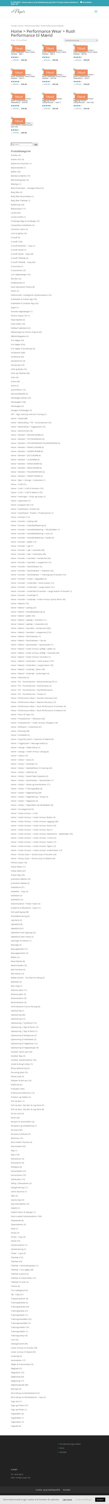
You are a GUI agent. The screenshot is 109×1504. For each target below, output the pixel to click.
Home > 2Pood (17, 418)
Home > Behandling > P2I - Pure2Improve (29, 422)
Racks (13, 1117)
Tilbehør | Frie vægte (20, 1269)
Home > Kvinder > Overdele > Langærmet (29, 562)
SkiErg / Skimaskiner (20, 1183)
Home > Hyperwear (19, 500)
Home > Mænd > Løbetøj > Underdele (27, 624)
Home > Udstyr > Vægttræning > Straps (28, 796)
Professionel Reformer (21, 1093)
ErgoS (13, 307)
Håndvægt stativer (19, 398)
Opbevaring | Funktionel (22, 1023)
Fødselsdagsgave (18, 336)
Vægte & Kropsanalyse (21, 1364)
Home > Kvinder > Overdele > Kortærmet (29, 558)
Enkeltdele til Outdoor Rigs (23, 303)
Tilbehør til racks (18, 1282)
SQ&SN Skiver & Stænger (22, 1212)
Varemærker (16, 1360)
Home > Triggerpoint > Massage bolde (28, 743)
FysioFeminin (16, 361)
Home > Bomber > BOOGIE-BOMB (26, 435)
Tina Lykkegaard (18, 1290)
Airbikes (14, 155)
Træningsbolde (17, 1311)
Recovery (15, 1130)
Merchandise (17, 969)
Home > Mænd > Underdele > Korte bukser (30, 661)
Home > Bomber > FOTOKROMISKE (26, 439)
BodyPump (15, 204)
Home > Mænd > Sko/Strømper (24, 636)
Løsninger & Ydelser (20, 940)
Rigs (13, 1150)
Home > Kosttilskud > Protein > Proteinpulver (31, 513)
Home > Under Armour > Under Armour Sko (30, 829)
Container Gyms (18, 229)
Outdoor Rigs (17, 1056)
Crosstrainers (17, 270)
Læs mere (67, 1499)
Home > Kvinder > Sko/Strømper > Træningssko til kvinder (36, 574)
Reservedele (16, 1146)
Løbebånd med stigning (21, 932)
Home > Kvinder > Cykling (22, 521)
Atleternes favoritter (20, 163)
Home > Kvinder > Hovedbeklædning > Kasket (31, 537)
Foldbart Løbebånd (19, 328)
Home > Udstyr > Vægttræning (24, 792)
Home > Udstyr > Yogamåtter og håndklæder (30, 805)
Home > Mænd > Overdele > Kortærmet (28, 628)
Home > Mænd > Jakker (21, 616)
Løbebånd (15, 924)
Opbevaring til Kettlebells (22, 1039)
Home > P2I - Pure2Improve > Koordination (30, 685)
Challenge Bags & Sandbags (23, 221)
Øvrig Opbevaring (19, 1068)
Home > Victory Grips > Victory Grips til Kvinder (32, 854)
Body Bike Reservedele (21, 196)
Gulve (13, 381)
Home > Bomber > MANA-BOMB (25, 463)
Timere (14, 1286)
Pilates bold (16, 1076)
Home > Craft (17, 484)
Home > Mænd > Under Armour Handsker (29, 657)
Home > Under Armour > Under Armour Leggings (32, 821)
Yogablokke (16, 1418)
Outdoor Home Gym (20, 1052)
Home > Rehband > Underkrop (24, 727)
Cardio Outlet (17, 217)
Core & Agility (17, 233)
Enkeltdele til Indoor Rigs (22, 299)
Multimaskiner (17, 998)
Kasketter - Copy (18, 891)
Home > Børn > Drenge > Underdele (27, 480)
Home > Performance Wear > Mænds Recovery (31, 702)
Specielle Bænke (18, 1204)
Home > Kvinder (18, 517)
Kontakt (63, 1452)
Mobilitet (15, 982)
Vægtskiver (15, 1372)
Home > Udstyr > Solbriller (22, 772)
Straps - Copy (17, 1237)
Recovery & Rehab (19, 1134)
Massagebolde (17, 949)
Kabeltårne (16, 887)
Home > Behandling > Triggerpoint (26, 426)
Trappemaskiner (18, 1298)
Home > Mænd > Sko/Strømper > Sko (27, 640)
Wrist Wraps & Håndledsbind (24, 1393)
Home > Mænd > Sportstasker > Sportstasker (31, 644)
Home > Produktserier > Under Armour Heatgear (32, 722)
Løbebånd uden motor (21, 936)
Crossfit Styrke (17, 250)
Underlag (15, 1356)
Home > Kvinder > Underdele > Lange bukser (31, 587)
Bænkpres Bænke (18, 176)
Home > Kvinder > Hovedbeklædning (27, 525)
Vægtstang (15, 1376)
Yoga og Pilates (17, 1405)
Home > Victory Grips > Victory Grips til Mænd (31, 858)
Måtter (14, 957)
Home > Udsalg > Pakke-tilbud (24, 747)
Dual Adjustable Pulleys (21, 287)
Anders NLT (16, 159)
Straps (14, 1232)
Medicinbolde (17, 965)
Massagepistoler (18, 953)
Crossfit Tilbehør (18, 258)
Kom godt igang (18, 912)
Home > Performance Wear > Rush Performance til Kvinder (37, 706)
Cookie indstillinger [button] (83, 1499)
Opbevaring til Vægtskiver (22, 1043)
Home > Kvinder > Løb (20, 546)
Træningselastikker (19, 1319)
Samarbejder (16, 1171)
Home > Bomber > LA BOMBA (24, 459)
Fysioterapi (16, 365)
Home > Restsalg (18, 731)
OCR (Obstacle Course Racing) (24, 1006)
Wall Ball (15, 1389)
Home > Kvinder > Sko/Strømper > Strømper (30, 570)
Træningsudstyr (18, 1335)
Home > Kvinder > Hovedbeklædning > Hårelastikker (34, 529)
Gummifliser (16, 389)
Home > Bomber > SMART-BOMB (25, 476)
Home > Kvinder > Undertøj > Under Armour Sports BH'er (36, 599)
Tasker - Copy (17, 1253)
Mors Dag (15, 986)
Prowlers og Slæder (19, 1097)
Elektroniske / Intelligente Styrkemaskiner (29, 295)
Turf (13, 1339)
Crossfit (14, 237)
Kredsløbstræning (19, 916)
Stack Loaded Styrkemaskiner (24, 1216)
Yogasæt (14, 1426)
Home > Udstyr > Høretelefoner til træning (29, 768)
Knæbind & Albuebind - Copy (24, 908)
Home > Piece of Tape (20, 714)
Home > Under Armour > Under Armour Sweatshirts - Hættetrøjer (40, 834)
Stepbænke (16, 1220)
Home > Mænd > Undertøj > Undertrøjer (29, 673)
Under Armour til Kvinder (22, 1348)
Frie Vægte (15, 340)
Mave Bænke (16, 961)
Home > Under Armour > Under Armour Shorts (31, 825)
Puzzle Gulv (16, 1113)
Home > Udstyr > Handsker (23, 764)
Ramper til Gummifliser (21, 1121)
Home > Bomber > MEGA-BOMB (25, 468)
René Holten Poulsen (20, 1142)
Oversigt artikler (73, 1444)
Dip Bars (14, 278)
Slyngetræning (17, 1187)
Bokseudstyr (16, 208)
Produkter (15, 1089)
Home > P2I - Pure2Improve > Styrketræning (30, 690)
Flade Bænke (16, 319)
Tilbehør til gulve (18, 1274)
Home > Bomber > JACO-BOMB (24, 455)
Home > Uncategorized (21, 809)
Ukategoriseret (17, 1343)
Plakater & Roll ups (19, 1080)
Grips (13, 377)
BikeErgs (14, 184)
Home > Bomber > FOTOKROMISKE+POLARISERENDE (34, 443)
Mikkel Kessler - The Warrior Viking (26, 977)
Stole (13, 1228)
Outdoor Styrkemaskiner (22, 1060)
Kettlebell (15, 895)
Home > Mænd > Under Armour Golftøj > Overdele (33, 653)
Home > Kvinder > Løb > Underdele (26, 554)
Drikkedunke (16, 282)
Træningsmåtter (18, 1327)
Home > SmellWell (19, 735)
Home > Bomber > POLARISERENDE (26, 472)
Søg (35, 144)
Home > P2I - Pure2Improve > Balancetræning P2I (32, 681)
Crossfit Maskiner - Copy (21, 246)
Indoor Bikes (16, 866)
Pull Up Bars (16, 1101)
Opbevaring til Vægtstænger (23, 1047)
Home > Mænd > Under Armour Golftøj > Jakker (32, 649)
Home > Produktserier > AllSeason (26, 718)
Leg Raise (15, 920)
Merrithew (15, 973)
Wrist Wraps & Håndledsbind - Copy (27, 1397)
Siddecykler (16, 1179)
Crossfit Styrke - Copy (20, 254)
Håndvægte (16, 402)
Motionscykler (17, 990)
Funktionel (15, 352)
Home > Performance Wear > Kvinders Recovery (32, 698)
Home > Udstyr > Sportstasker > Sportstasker (31, 780)
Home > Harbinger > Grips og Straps (27, 496)
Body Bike (15, 192)
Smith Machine (17, 1191)
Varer (62, 1448)
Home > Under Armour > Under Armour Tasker (32, 842)
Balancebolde (17, 167)
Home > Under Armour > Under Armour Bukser (32, 817)
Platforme (15, 1084)
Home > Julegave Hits (20, 505)
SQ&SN (14, 1208)
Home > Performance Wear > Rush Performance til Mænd (36, 710)
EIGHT (13, 291)
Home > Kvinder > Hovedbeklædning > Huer (30, 533)
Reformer (15, 1138)
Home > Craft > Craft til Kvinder (25, 488)
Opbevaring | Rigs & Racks (23, 1027)
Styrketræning (17, 1249)
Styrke (13, 1241)
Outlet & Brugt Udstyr (20, 1064)
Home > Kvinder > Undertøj (23, 595)
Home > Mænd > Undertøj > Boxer (26, 669)
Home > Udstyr (17, 755)
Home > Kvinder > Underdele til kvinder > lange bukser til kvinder (40, 591)
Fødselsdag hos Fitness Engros (24, 332)
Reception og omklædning (22, 1125)
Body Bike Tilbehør (19, 200)
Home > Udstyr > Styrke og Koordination (28, 784)
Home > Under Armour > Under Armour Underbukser (34, 850)
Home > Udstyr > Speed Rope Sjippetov (28, 776)
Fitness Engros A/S (19, 315)
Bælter (14, 171)
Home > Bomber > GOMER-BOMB (25, 451)
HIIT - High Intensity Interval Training (27, 414)
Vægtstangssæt (17, 1385)
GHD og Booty (17, 369)
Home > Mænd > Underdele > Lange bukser (30, 665)
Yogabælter (16, 1413)
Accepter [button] (100, 1499)
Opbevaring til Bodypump (22, 1035)
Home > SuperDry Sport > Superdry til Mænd (31, 739)
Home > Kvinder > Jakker (22, 542)
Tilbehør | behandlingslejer (23, 1265)
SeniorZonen (16, 1175)
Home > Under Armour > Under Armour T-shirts (32, 838)
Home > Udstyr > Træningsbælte (25, 788)
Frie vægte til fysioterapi (21, 348)
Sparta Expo (16, 1200)
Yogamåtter (16, 1422)
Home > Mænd (17, 603)
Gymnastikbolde (18, 393)
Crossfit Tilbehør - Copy (21, 262)
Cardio (14, 213)
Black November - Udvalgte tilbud (26, 188)
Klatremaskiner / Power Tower (24, 903)
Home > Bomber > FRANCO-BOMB (26, 447)
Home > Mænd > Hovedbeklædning (26, 612)
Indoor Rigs (16, 875)
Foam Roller (16, 324)
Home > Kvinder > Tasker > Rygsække (27, 579)
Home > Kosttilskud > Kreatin (24, 509)
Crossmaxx (15, 266)
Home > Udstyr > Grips (21, 759)
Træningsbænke (18, 1302)
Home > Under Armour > (22, 813)
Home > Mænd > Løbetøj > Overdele (27, 620)
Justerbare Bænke (19, 879)
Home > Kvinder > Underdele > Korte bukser (30, 583)
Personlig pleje (17, 1072)
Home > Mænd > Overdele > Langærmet (28, 632)
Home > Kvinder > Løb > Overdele (26, 550)
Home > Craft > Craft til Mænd (24, 492)
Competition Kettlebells (21, 225)
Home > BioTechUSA (20, 431)
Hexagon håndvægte (20, 410)
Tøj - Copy (15, 1294)
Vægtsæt (14, 1368)
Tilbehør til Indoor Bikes (21, 1278)
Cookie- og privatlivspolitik (48, 1490)
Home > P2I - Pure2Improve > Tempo (27, 694)
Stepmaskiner (17, 1224)
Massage (15, 945)
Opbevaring (16, 1010)
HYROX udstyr (17, 862)
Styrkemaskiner (18, 1245)
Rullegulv (15, 1167)
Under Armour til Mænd (21, 1352)
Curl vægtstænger (19, 274)
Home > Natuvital (18, 677)
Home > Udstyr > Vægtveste (23, 801)
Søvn (13, 1195)
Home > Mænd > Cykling (21, 607)
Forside (14, 26)
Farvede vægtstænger (20, 311)
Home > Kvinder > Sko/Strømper (25, 566)
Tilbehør (14, 1257)
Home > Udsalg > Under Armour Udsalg (28, 751)
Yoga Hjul (15, 1401)
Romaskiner (16, 1158)
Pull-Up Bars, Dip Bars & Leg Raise (26, 1105)
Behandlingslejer (18, 180)
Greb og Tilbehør (18, 373)
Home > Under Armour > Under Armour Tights (31, 846)
